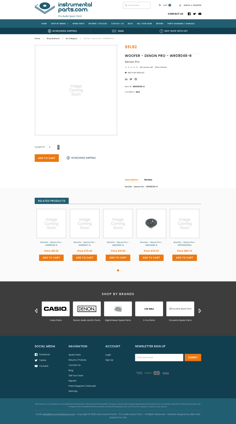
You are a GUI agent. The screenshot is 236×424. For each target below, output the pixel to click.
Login (108, 354)
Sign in (187, 5)
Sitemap (73, 391)
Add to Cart (51, 226)
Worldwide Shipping (64, 31)
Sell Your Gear (144, 23)
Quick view (51, 221)
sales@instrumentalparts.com (58, 414)
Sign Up (109, 360)
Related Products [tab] (51, 201)
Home (44, 23)
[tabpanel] (51, 239)
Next (200, 311)
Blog (130, 23)
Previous (36, 311)
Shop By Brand (59, 23)
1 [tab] (118, 270)
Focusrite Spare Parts (180, 320)
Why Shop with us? (176, 31)
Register (197, 5)
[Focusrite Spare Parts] (180, 308)
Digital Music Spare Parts (118, 320)
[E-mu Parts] (149, 308)
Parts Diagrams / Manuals (180, 23)
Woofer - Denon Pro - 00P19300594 (184, 244)
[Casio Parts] (56, 308)
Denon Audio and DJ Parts (86, 320)
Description (131, 179)
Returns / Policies (97, 23)
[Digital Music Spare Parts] (118, 308)
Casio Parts (56, 320)
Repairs (159, 23)
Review (148, 179)
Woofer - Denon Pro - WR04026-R (151, 244)
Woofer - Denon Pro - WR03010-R (118, 244)
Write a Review (161, 67)
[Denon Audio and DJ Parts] (87, 308)
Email (121, 31)
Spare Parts (78, 23)
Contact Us (175, 13)
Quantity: (40, 147)
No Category (71, 38)
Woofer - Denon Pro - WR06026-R (51, 244)
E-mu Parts (149, 320)
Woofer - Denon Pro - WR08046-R (99, 38)
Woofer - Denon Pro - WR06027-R (84, 244)
